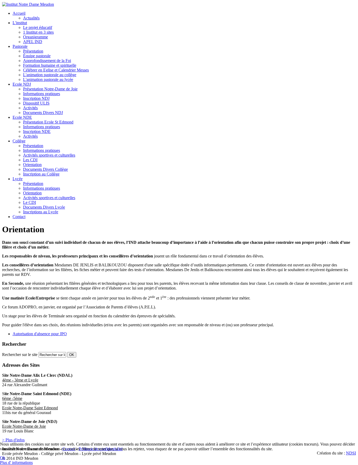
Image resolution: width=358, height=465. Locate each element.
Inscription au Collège (41, 174)
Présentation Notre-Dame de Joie (50, 89)
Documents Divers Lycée (44, 207)
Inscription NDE (37, 131)
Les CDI (30, 160)
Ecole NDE (22, 117)
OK (71, 355)
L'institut (20, 22)
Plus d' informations (16, 462)
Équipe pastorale (37, 56)
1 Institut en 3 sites (38, 32)
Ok (2, 458)
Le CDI (29, 202)
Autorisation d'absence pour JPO (40, 334)
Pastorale (20, 46)
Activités (30, 108)
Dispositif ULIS (36, 103)
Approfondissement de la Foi (47, 60)
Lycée (18, 179)
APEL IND (32, 41)
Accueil (19, 13)
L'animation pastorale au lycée (48, 79)
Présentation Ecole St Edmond (48, 122)
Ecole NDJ (22, 84)
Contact (19, 216)
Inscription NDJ (36, 98)
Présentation (33, 51)
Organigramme (35, 37)
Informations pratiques (41, 93)
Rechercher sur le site (19, 354)
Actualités (31, 18)
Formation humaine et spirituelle (49, 65)
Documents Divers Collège (45, 169)
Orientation (32, 164)
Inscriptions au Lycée (40, 212)
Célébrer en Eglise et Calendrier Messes (56, 70)
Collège (19, 141)
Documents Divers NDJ (43, 112)
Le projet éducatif (37, 27)
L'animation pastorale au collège (49, 75)
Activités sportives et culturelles (49, 155)
